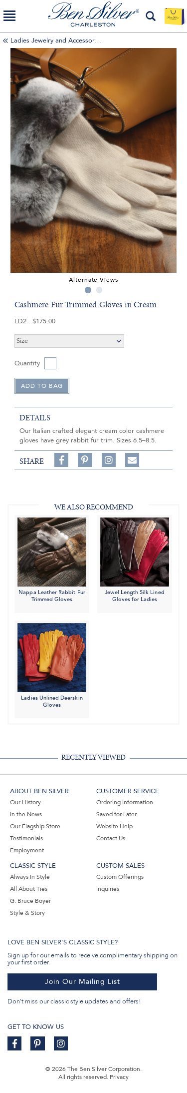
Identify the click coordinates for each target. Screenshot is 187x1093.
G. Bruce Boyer (30, 901)
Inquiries (107, 889)
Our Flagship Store (35, 826)
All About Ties (28, 889)
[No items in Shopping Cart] (174, 16)
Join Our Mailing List (82, 981)
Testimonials (26, 838)
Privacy (119, 1077)
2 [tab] (99, 290)
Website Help (114, 826)
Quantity (27, 363)
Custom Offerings (120, 877)
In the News (26, 814)
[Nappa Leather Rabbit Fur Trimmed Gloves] (51, 551)
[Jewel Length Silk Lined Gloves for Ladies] (134, 551)
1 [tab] (88, 290)
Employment (27, 850)
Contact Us (110, 838)
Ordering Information (124, 802)
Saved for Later (116, 814)
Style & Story (27, 913)
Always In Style (30, 877)
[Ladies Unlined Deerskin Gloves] (51, 657)
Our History (25, 802)
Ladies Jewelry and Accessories (56, 40)
